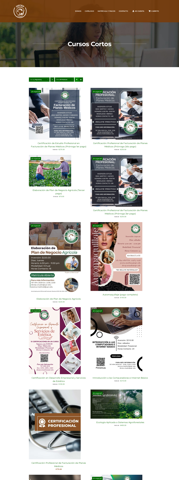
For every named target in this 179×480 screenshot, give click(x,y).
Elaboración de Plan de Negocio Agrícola (59, 299)
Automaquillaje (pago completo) (120, 294)
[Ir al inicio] (20, 11)
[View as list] (81, 80)
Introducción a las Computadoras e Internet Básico (120, 378)
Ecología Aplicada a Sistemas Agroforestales (120, 422)
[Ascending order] (52, 79)
